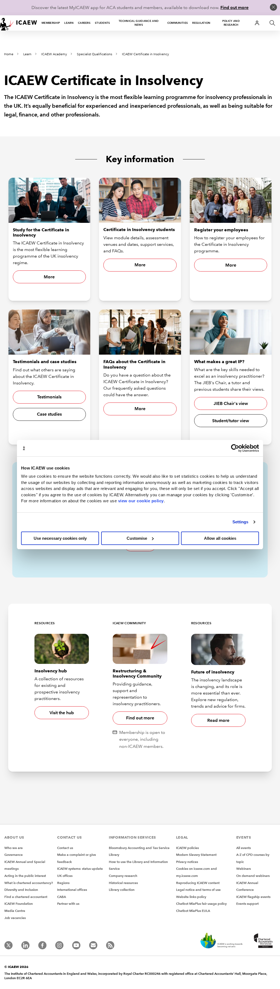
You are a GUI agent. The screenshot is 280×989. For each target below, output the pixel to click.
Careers (84, 23)
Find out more (234, 7)
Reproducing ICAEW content (198, 883)
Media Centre (14, 911)
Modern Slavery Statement (196, 855)
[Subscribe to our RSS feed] (110, 945)
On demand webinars (253, 876)
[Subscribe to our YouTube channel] (76, 945)
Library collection (122, 890)
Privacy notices (187, 862)
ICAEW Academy (54, 54)
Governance (13, 855)
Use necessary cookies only (60, 538)
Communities (177, 23)
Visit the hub (61, 712)
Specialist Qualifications (94, 54)
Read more (218, 720)
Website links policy (191, 897)
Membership (51, 23)
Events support (247, 904)
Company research (123, 876)
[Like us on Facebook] (42, 945)
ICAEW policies (187, 848)
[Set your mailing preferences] (93, 945)
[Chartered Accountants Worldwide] (262, 941)
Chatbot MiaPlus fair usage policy (201, 904)
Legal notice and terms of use (198, 890)
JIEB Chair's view (231, 403)
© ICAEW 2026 (16, 967)
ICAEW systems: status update (80, 869)
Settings (240, 522)
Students (102, 23)
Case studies (49, 414)
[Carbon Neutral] (221, 941)
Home (8, 54)
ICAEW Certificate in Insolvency (145, 54)
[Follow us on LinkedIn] (25, 945)
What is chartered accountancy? (28, 883)
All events (243, 848)
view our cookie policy (141, 500)
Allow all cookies (220, 538)
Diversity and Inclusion (21, 890)
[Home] (18, 23)
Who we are (13, 848)
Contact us (65, 848)
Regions (63, 883)
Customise (137, 538)
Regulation (201, 23)
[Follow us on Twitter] (8, 945)
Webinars (243, 869)
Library (114, 855)
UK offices (64, 876)
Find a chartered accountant (25, 897)
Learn (69, 23)
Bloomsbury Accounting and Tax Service (139, 848)
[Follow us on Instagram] (59, 945)
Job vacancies (15, 918)
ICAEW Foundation (18, 904)
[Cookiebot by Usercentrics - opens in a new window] (235, 448)
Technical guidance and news (139, 23)
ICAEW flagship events (253, 897)
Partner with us (68, 904)
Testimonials (49, 396)
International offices (72, 890)
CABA (61, 897)
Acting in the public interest (25, 876)
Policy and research (231, 23)
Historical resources (123, 883)
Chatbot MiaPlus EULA (193, 911)
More (49, 276)
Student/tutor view (230, 420)
